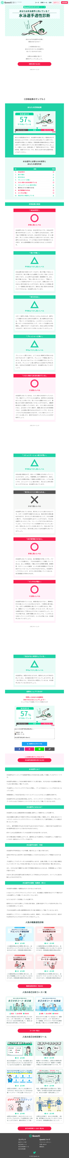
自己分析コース (22, 1144)
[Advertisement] (34, 83)
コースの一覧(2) (34, 1031)
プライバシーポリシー (45, 1142)
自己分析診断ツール (23, 1147)
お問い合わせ (43, 1144)
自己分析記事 (21, 1149)
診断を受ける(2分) (34, 64)
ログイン (56, 2)
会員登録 (64, 2)
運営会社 (41, 1147)
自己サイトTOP (22, 1142)
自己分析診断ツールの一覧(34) (34, 1128)
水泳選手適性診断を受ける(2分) (34, 760)
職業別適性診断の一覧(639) (34, 986)
